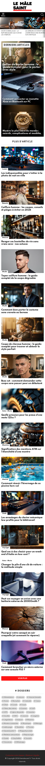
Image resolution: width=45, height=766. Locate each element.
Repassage (28, 734)
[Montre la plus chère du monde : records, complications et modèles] (22, 121)
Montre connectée (11, 723)
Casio (38, 701)
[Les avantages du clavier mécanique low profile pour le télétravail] (22, 503)
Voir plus (22, 678)
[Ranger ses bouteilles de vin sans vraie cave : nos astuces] (22, 227)
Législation (8, 720)
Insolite (7, 716)
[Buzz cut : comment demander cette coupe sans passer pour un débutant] (22, 366)
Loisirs (4, 169)
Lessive (25, 716)
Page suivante (43, 27)
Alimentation (9, 697)
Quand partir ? (10, 731)
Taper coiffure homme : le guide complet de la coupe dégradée (19, 276)
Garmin (24, 708)
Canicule (27, 701)
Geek (4, 513)
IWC (16, 716)
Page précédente (1, 27)
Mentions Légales (32, 755)
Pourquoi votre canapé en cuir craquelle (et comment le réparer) (20, 634)
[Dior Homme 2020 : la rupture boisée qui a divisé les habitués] (12, 23)
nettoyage (8, 727)
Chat (6, 705)
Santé (6, 738)
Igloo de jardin (18, 712)
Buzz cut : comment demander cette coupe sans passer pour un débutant (21, 382)
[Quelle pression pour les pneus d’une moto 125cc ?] (22, 400)
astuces (21, 697)
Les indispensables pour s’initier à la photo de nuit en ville (21, 174)
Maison (5, 237)
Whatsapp (20, 742)
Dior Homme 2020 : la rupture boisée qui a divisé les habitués (11, 33)
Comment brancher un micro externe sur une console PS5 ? (22, 668)
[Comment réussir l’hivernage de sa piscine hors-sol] (22, 469)
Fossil (23, 705)
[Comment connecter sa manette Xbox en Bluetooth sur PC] (22, 89)
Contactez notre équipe (15, 755)
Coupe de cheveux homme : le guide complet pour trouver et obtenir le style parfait (21, 346)
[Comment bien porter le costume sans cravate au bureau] (22, 295)
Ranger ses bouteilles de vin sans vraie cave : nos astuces (19, 242)
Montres (5, 445)
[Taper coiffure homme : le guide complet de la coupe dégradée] (22, 261)
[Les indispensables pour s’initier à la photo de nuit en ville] (22, 158)
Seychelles (17, 738)
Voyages (5, 547)
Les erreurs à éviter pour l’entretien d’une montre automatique (35, 33)
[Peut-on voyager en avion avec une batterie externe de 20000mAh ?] (22, 584)
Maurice (30, 720)
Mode (4, 271)
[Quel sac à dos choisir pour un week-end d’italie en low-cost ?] (22, 537)
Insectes (31, 712)
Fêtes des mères (10, 708)
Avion (6, 701)
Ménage (38, 723)
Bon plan (16, 701)
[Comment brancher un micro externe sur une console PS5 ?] (22, 652)
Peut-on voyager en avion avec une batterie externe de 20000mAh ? (21, 600)
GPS (5, 712)
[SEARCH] (42, 14)
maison (20, 720)
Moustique (26, 723)
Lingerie (35, 716)
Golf (33, 708)
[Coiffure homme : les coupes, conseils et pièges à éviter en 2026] (22, 193)
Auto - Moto (7, 411)
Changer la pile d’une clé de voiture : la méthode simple (22, 565)
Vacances (8, 742)
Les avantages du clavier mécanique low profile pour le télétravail (21, 518)
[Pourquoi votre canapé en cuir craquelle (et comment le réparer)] (22, 618)
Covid (14, 705)
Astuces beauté (34, 697)
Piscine (30, 727)
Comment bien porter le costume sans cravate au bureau (19, 311)
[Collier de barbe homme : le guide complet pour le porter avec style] (22, 57)
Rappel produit (26, 731)
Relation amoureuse (12, 734)
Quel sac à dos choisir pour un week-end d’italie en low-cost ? (21, 552)
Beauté (5, 203)
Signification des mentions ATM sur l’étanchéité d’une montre (21, 450)
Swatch (28, 738)
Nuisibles (20, 727)
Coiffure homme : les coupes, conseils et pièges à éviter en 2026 (22, 208)
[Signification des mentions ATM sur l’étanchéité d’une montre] (22, 434)
